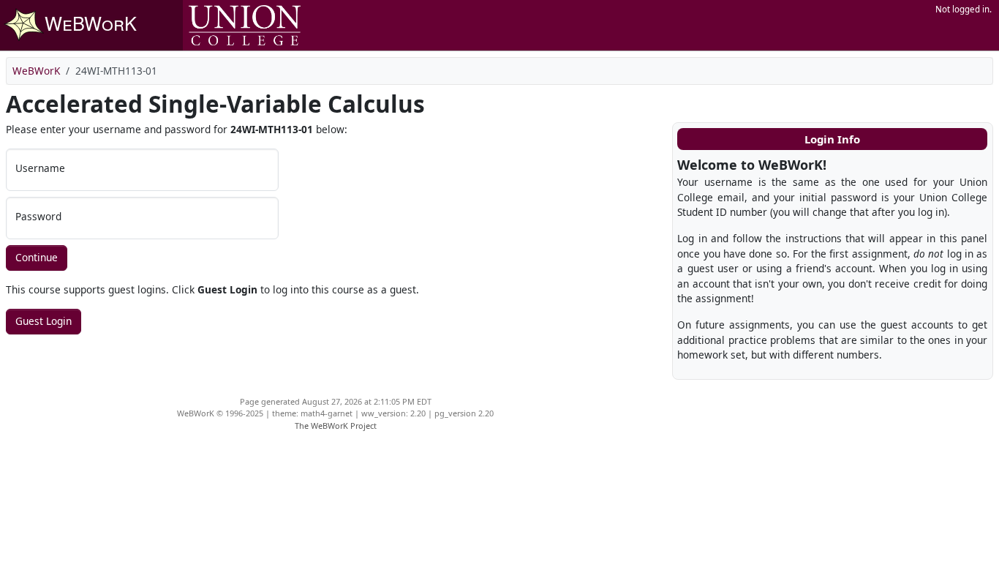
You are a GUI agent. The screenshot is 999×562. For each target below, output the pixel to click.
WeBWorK (36, 71)
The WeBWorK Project (336, 425)
